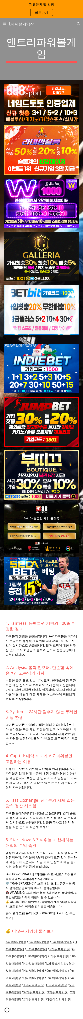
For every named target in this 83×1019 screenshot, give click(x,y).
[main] (41, 49)
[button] (4, 23)
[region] (41, 9)
